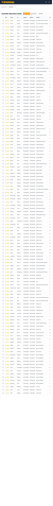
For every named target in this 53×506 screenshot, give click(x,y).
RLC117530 (7, 23)
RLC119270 (7, 300)
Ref (6, 17)
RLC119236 (7, 201)
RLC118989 (7, 268)
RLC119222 (7, 198)
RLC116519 (7, 20)
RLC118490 (7, 26)
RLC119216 (7, 170)
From (11, 17)
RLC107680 (7, 345)
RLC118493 (7, 380)
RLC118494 (7, 377)
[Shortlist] (46, 2)
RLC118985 (7, 287)
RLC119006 (7, 313)
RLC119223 (7, 205)
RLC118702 (7, 131)
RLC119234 (7, 87)
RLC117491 (7, 322)
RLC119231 (7, 211)
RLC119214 (7, 80)
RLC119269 (7, 373)
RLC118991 (7, 106)
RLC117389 (7, 68)
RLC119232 (7, 243)
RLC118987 (7, 262)
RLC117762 (7, 252)
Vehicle (37, 17)
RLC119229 (7, 45)
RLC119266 (7, 361)
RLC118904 (7, 74)
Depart (25, 17)
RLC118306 (7, 278)
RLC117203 (7, 39)
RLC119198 (7, 173)
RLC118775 (7, 49)
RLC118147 (7, 393)
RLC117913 (7, 125)
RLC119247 (7, 227)
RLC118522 (7, 367)
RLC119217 (7, 52)
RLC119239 (7, 144)
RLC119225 (7, 195)
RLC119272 (7, 386)
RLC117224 (7, 214)
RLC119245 (7, 233)
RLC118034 (7, 265)
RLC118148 (7, 389)
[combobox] (44, 13)
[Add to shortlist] (3, 20)
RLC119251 (7, 332)
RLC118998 (7, 109)
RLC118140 (7, 135)
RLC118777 (7, 96)
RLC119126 (7, 284)
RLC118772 (7, 354)
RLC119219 (7, 217)
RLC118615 (7, 303)
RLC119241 (7, 112)
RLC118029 (7, 256)
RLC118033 (7, 163)
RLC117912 (7, 103)
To (17, 17)
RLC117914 (7, 122)
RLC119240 (7, 246)
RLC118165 (7, 342)
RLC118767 (7, 154)
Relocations (4, 7)
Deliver (31, 17)
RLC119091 (7, 128)
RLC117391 (7, 351)
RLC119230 (7, 61)
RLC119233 (7, 186)
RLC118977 (7, 90)
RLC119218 (7, 236)
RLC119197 (7, 179)
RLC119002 (7, 291)
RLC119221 (7, 176)
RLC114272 (7, 65)
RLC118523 (7, 370)
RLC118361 (7, 348)
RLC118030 (7, 221)
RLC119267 (7, 364)
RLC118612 (7, 307)
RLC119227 (7, 160)
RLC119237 (7, 182)
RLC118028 (7, 259)
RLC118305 (7, 275)
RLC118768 (7, 36)
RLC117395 (7, 335)
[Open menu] (49, 2)
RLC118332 (7, 192)
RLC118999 (7, 100)
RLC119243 (7, 147)
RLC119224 (7, 224)
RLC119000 (7, 310)
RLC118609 (7, 294)
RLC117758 (7, 141)
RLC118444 (7, 208)
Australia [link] (11, 7)
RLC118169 (7, 338)
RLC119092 (7, 138)
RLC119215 (7, 157)
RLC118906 (7, 71)
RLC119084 (7, 326)
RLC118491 (7, 42)
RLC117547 (7, 189)
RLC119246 (7, 230)
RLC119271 (7, 297)
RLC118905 (7, 58)
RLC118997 (7, 93)
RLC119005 (7, 316)
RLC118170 (7, 319)
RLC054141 (7, 383)
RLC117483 (7, 55)
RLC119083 (7, 329)
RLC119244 (7, 249)
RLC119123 (7, 166)
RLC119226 (7, 240)
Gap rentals (33, 13)
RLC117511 (7, 33)
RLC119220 (7, 119)
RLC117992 (7, 281)
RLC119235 (7, 115)
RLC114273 (7, 77)
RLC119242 (7, 84)
